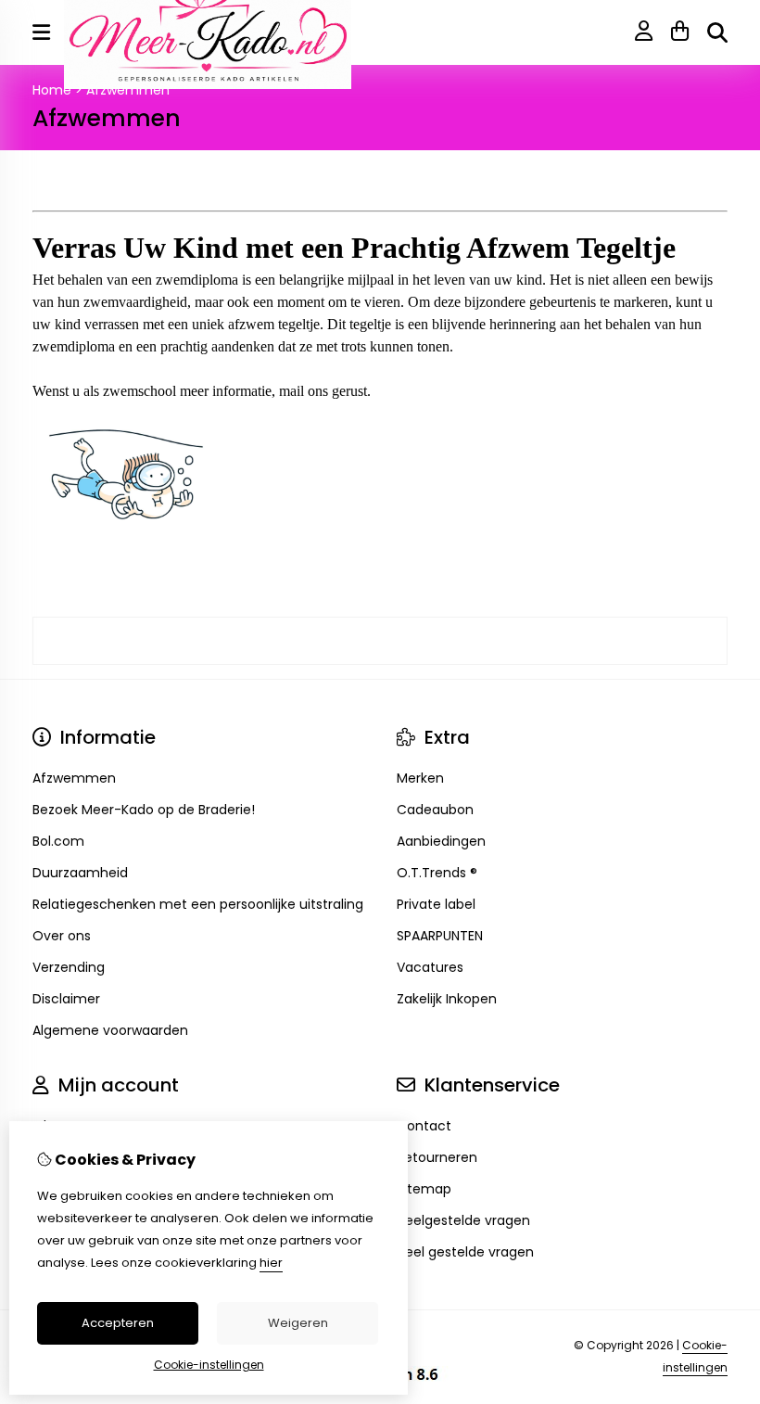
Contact (424, 1126)
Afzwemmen (128, 90)
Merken (420, 778)
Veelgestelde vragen (463, 1220)
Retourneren (437, 1157)
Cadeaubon (435, 809)
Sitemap (424, 1189)
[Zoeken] (717, 32)
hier (271, 1262)
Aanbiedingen (441, 841)
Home (51, 90)
